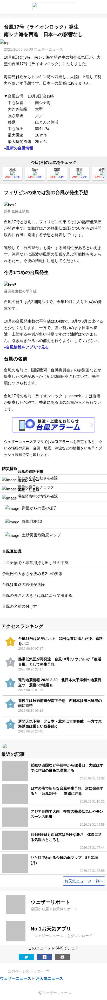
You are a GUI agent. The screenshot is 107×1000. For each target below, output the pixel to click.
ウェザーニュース (15, 978)
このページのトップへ (26, 971)
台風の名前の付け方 (19, 606)
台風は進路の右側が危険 (23, 584)
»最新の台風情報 (18, 148)
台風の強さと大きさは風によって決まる (37, 595)
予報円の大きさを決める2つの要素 (32, 573)
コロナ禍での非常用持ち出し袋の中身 (35, 562)
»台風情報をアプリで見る (26, 347)
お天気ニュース (49, 978)
